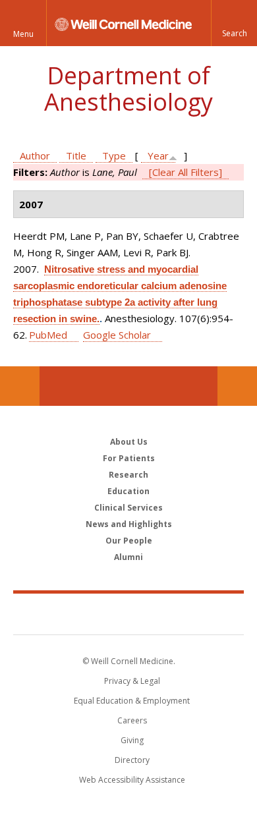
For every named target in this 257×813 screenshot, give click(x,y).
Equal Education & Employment (132, 700)
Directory (132, 760)
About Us (129, 441)
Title (76, 155)
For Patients (129, 458)
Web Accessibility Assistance (132, 779)
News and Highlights (129, 524)
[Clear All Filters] (185, 172)
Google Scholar (117, 334)
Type (114, 155)
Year (158, 155)
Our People (128, 540)
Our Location (20, 386)
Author (35, 155)
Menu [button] (23, 34)
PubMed (48, 334)
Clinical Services (128, 507)
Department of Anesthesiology (128, 88)
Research (128, 474)
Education (128, 491)
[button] (234, 23)
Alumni (128, 557)
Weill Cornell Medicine (128, 613)
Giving (132, 740)
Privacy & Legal (132, 681)
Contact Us (237, 386)
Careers (132, 720)
